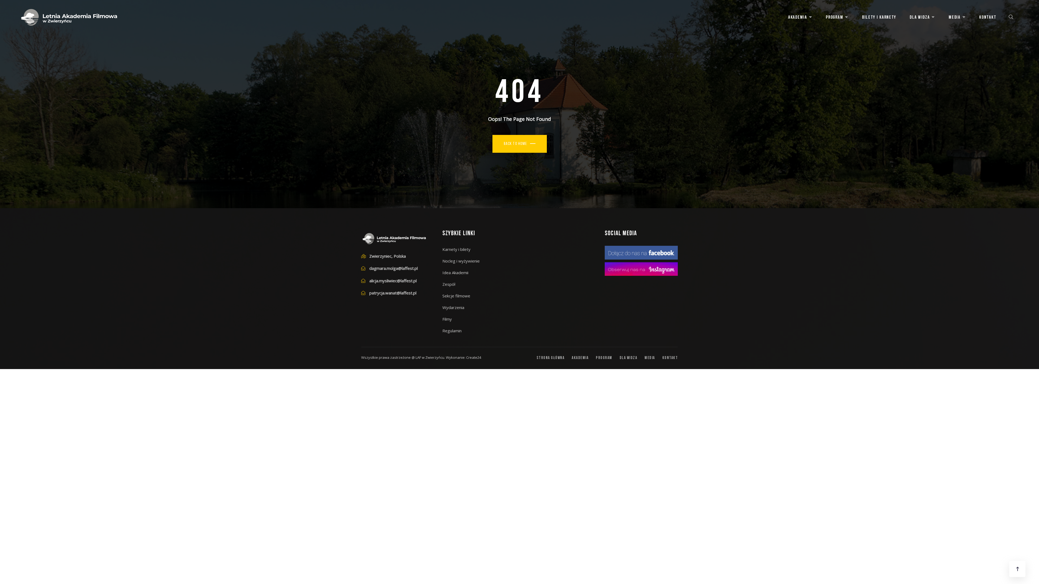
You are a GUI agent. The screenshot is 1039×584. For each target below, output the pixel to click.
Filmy (447, 319)
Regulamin (452, 330)
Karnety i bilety (456, 249)
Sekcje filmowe (456, 295)
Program (834, 17)
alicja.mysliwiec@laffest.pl (393, 280)
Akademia (797, 17)
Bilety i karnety (879, 17)
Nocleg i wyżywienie (461, 261)
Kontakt (987, 17)
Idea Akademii (455, 272)
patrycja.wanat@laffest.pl (392, 293)
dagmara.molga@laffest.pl (393, 268)
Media (955, 17)
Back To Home (515, 144)
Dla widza (920, 17)
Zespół (448, 284)
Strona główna (551, 358)
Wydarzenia (453, 307)
